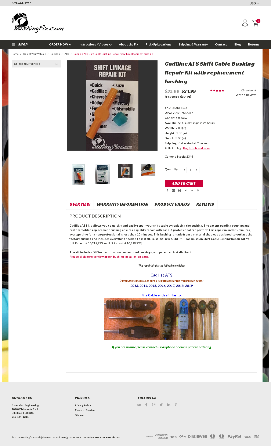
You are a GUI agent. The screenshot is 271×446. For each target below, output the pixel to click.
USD (252, 3)
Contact (221, 44)
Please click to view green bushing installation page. (109, 256)
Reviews (205, 204)
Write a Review (246, 94)
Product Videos (172, 204)
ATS (67, 54)
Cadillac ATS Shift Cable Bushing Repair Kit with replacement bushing (113, 54)
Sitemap (79, 415)
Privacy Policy (83, 405)
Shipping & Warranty (193, 44)
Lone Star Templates (106, 437)
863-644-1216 (21, 3)
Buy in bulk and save (196, 148)
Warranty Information (122, 204)
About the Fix (128, 44)
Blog (237, 44)
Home (15, 54)
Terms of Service (85, 410)
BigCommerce (72, 437)
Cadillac (55, 54)
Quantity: (171, 169)
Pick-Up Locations (158, 44)
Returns (253, 44)
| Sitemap (46, 437)
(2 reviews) (248, 90)
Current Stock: (179, 156)
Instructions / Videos (94, 44)
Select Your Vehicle (34, 54)
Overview (79, 204)
